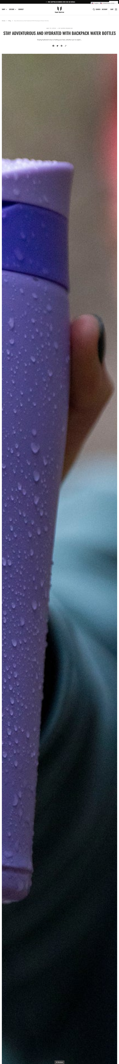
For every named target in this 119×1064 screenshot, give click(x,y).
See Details (72, 2)
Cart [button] (111, 9)
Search (98, 9)
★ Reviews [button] (59, 1062)
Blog (9, 21)
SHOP (3, 9)
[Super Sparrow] (59, 9)
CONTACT (21, 9)
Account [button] (104, 9)
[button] (104, 3)
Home (3, 21)
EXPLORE (11, 9)
